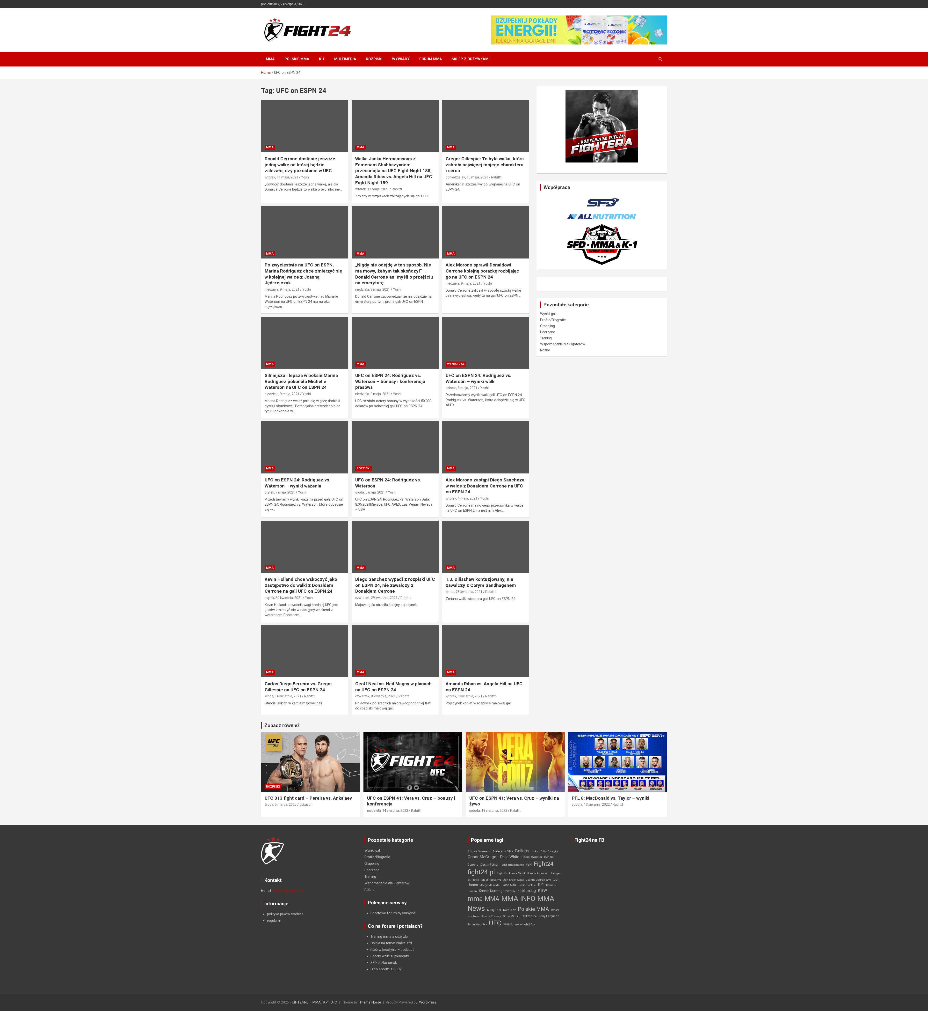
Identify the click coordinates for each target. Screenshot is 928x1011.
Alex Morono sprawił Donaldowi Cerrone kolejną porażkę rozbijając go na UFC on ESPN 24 (482, 271)
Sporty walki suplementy (389, 956)
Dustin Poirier (489, 864)
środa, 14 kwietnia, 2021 (283, 696)
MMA (270, 59)
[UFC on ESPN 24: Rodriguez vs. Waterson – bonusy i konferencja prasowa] (395, 343)
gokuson (305, 804)
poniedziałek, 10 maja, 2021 (467, 177)
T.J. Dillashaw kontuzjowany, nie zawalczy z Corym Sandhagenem (481, 582)
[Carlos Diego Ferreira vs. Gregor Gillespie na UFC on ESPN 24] (304, 651)
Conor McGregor (483, 857)
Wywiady (401, 59)
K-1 (322, 59)
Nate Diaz (509, 910)
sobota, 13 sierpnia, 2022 (488, 810)
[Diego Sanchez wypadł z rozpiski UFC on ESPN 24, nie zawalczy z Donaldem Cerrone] (395, 546)
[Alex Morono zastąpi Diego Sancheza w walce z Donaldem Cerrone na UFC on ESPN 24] (485, 447)
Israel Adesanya (491, 879)
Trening (546, 338)
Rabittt (397, 189)
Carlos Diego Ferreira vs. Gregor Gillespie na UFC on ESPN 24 (298, 687)
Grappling (547, 326)
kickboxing (527, 890)
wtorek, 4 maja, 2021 (461, 498)
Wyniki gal (455, 364)
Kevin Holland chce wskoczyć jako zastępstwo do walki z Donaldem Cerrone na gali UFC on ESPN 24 (301, 585)
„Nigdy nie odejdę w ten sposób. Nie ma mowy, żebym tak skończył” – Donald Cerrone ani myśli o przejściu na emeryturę (394, 274)
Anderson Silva (502, 851)
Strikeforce (529, 916)
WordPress (428, 1002)
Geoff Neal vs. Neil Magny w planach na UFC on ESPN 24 (393, 687)
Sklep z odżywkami (470, 59)
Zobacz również (282, 725)
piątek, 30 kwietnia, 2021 (283, 598)
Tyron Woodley (477, 924)
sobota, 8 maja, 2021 (461, 388)
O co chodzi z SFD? (386, 969)
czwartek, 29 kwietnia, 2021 (376, 598)
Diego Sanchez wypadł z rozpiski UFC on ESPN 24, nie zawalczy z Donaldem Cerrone (395, 585)
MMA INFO (518, 898)
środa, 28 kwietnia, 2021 (464, 592)
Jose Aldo (509, 885)
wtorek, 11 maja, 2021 (281, 177)
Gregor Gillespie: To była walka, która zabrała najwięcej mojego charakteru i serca (485, 164)
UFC (495, 923)
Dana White (509, 857)
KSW (542, 890)
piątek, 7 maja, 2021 (280, 492)
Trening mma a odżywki (389, 936)
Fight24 (543, 863)
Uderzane (547, 332)
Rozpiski (374, 59)
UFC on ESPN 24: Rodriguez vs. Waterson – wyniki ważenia (297, 483)
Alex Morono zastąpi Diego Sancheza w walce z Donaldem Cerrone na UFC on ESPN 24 (485, 485)
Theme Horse (370, 1002)
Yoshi (305, 177)
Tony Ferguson (549, 916)
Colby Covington (549, 851)
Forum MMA (430, 59)
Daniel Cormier (532, 857)
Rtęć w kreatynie (383, 949)
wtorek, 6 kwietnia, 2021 (464, 696)
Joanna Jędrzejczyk (538, 879)
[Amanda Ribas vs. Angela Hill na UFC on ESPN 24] (485, 651)
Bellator (522, 851)
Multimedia (345, 59)
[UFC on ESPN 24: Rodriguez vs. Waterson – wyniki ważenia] (304, 447)
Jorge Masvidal (490, 885)
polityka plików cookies (285, 914)
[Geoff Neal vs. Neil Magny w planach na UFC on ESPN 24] (395, 651)
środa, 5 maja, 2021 (370, 492)
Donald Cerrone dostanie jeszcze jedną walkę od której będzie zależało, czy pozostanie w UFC (300, 164)
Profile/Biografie (553, 320)
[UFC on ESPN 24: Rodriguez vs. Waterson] (395, 447)
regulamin (275, 920)
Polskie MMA (296, 59)
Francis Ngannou (537, 873)
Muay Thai (494, 910)
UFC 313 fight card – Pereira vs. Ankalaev (308, 798)
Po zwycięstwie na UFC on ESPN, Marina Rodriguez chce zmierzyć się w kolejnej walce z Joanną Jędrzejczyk (303, 274)
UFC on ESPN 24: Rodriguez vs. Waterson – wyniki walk (478, 378)
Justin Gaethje (527, 885)
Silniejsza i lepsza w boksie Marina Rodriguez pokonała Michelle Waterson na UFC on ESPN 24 (301, 381)
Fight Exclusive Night (511, 873)
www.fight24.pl (525, 924)
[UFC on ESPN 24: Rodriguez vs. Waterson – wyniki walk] (485, 343)
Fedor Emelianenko (512, 864)
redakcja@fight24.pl (288, 890)
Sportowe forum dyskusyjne (392, 913)
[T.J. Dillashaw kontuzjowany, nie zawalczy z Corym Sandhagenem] (485, 546)
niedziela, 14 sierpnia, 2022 (387, 810)
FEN (529, 864)
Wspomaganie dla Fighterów (562, 344)
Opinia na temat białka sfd (391, 943)
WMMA (508, 924)
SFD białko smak (383, 962)
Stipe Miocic (511, 916)
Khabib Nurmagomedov (497, 891)
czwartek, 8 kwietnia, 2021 (375, 696)
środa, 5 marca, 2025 (281, 804)
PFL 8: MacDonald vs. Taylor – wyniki (610, 798)
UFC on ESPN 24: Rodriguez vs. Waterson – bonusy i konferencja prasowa (390, 381)
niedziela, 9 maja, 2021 (282, 289)
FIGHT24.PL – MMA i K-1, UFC (313, 1002)
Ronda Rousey (491, 916)
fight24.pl (481, 872)
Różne (545, 350)
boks (535, 851)
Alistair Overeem (479, 851)
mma (475, 899)
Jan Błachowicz (513, 879)
